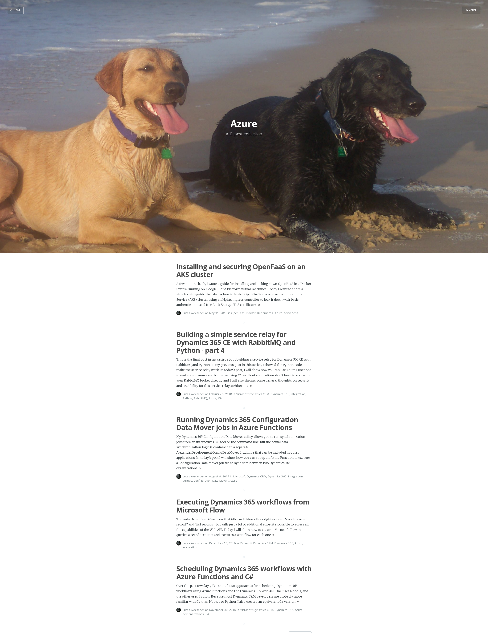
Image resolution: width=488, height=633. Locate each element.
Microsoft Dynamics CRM (252, 394)
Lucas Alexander (193, 313)
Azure (473, 10)
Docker (251, 313)
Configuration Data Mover (211, 480)
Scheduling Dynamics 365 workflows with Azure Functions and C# (244, 572)
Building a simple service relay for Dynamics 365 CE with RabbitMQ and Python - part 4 (235, 342)
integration (298, 394)
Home (17, 10)
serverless (291, 313)
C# (220, 398)
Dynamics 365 (279, 394)
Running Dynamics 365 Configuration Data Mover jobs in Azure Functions (237, 423)
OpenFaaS (238, 313)
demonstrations (193, 614)
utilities (187, 480)
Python (187, 398)
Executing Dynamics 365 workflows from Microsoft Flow (242, 505)
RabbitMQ (200, 398)
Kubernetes (265, 313)
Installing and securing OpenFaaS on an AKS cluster (241, 270)
